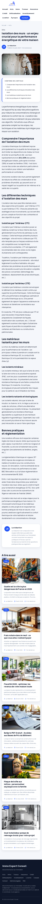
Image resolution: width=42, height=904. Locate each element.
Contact (25, 18)
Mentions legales (15, 881)
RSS (24, 881)
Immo (18, 9)
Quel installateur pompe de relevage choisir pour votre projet (19, 834)
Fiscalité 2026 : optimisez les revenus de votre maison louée (18, 685)
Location (5, 18)
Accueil (5, 9)
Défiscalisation (14, 13)
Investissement (28, 13)
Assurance (34, 9)
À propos (14, 18)
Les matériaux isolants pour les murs (19, 95)
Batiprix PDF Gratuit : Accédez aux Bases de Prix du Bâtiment (17, 734)
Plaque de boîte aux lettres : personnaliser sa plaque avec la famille (15, 784)
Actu (11, 9)
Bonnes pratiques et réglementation (19, 98)
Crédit (4, 13)
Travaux (25, 9)
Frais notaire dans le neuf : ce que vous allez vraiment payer (17, 636)
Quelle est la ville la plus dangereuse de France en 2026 (18, 587)
